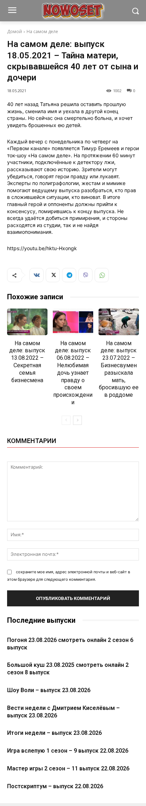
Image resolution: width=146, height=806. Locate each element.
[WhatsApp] (102, 275)
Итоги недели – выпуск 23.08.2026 (54, 732)
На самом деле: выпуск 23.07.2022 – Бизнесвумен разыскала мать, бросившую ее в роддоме (119, 369)
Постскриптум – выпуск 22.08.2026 (55, 786)
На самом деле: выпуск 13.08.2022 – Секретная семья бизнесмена (27, 362)
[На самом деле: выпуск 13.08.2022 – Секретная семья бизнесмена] (27, 322)
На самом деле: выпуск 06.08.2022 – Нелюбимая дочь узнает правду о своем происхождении (72, 373)
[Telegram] (69, 275)
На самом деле (42, 31)
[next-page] (77, 420)
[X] (53, 275)
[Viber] (85, 275)
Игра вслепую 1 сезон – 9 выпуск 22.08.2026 (67, 750)
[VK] (36, 275)
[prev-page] (66, 420)
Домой (14, 31)
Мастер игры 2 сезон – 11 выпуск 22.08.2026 (68, 768)
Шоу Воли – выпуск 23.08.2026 (48, 690)
